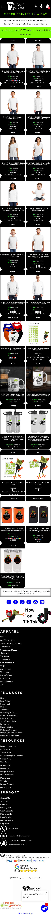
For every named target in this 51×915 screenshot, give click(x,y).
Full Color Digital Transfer (11, 755)
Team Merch (5, 672)
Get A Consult (6, 811)
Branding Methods (8, 746)
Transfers (4, 709)
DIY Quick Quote (7, 774)
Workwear (4, 656)
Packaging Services (8, 730)
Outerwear (5, 653)
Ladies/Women (7, 675)
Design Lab (5, 768)
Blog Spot (4, 823)
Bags (2, 665)
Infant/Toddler (6, 681)
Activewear (5, 646)
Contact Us (5, 798)
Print (9, 76)
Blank (10, 79)
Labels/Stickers (7, 718)
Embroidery (5, 749)
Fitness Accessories (8, 715)
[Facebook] (9, 602)
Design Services (7, 771)
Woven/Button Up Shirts (11, 643)
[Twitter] (15, 602)
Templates (4, 781)
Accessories (5, 669)
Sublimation (10, 399)
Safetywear (5, 659)
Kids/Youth (5, 678)
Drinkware (4, 724)
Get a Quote (5, 787)
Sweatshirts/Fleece (8, 650)
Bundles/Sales (6, 727)
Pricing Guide (6, 814)
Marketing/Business (8, 712)
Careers (3, 804)
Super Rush (5, 704)
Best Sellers (5, 701)
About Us (4, 801)
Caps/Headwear (7, 662)
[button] (25, 616)
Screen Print (5, 752)
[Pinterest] (22, 602)
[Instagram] (28, 602)
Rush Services (6, 817)
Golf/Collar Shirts (7, 640)
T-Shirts (3, 637)
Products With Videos (9, 735)
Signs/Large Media (8, 721)
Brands (3, 707)
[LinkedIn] (42, 602)
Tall (2, 684)
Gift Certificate (6, 820)
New (2, 698)
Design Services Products (11, 732)
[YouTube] (35, 602)
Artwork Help (6, 765)
